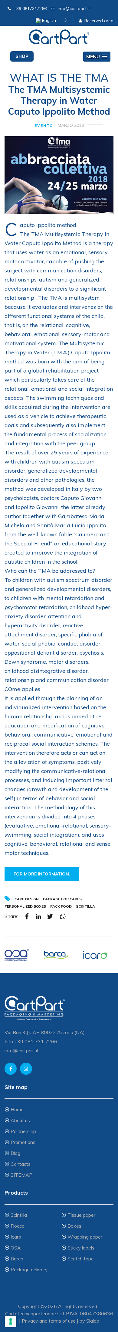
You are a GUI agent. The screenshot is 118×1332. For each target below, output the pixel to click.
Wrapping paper (84, 1237)
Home (17, 1109)
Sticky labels (80, 1248)
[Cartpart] (59, 37)
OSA (16, 1248)
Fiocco (18, 1226)
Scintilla (19, 1215)
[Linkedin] (38, 916)
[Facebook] (27, 916)
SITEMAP (21, 1175)
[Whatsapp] (63, 916)
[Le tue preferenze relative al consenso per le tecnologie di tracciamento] (10, 1321)
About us (20, 1120)
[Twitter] (50, 916)
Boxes (74, 1226)
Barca (17, 1259)
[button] (96, 57)
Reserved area (98, 20)
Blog (15, 1153)
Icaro (16, 1237)
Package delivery (29, 1269)
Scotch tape (80, 1259)
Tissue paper (81, 1215)
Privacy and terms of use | (51, 1321)
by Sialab (89, 1321)
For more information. (42, 874)
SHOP (21, 56)
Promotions (23, 1142)
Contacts (21, 1164)
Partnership (23, 1131)
